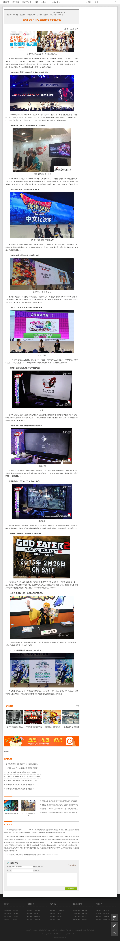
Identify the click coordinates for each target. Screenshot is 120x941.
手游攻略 (29, 913)
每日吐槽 (98, 913)
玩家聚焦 (16, 913)
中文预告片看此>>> (60, 363)
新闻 (96, 2)
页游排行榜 (76, 913)
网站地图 (42, 930)
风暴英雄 (52, 919)
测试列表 (37, 910)
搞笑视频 (98, 919)
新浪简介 (28, 930)
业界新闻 (37, 919)
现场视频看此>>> (15, 250)
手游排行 (37, 913)
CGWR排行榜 (77, 904)
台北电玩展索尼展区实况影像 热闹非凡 (20, 789)
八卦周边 (99, 904)
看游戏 (15, 919)
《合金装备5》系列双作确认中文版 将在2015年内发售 (28, 72)
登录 (89, 2)
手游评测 (29, 916)
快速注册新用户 (38, 866)
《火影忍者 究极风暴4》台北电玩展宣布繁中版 (26, 593)
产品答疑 (92, 930)
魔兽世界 (52, 916)
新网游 (6, 904)
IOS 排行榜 (76, 916)
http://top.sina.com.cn (52, 855)
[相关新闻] (114, 925)
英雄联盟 (52, 910)
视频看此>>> (16, 476)
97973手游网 (26, 2)
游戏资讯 (16, 910)
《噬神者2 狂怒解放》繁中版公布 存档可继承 (25, 533)
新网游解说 (7, 913)
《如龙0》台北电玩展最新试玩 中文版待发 (24, 368)
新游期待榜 (7, 910)
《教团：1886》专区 (70, 29)
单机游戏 (84, 916)
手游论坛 (29, 919)
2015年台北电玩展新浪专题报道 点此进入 (42, 54)
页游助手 (106, 916)
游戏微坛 (106, 910)
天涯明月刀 (60, 910)
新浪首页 (6, 2)
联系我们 (55, 930)
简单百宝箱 (106, 919)
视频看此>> (21, 420)
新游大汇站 (7, 916)
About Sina (35, 930)
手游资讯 (29, 910)
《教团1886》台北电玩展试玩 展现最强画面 (22, 768)
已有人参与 (72, 865)
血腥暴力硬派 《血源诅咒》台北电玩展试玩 (24, 481)
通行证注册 (84, 930)
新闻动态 (15, 15)
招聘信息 (62, 930)
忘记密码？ (36, 870)
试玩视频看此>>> (35, 302)
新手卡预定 (7, 919)
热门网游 (53, 904)
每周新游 (37, 916)
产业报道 (16, 916)
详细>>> (53, 588)
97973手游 (30, 904)
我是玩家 (98, 916)
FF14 (58, 919)
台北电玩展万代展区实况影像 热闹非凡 (20, 785)
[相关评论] (114, 917)
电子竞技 (84, 919)
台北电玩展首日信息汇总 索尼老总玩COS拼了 (22, 780)
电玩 (36, 2)
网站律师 (68, 930)
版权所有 (63, 938)
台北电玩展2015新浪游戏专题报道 (37, 15)
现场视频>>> (61, 120)
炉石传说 (52, 913)
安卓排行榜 (76, 919)
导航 (44, 2)
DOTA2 (59, 916)
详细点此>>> (73, 184)
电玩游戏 (84, 910)
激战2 (59, 913)
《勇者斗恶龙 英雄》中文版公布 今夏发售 (24, 189)
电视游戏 (22, 15)
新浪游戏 (15, 2)
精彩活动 (106, 913)
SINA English (76, 930)
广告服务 (49, 930)
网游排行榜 (76, 910)
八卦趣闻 (98, 910)
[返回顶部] (114, 933)
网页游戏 (84, 913)
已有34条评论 (58, 15)
